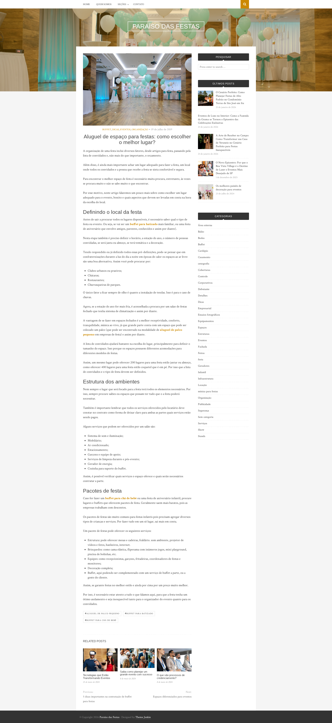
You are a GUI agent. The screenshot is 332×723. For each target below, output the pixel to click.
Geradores (203, 366)
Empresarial (204, 308)
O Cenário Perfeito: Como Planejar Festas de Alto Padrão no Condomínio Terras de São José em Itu (230, 98)
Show (201, 430)
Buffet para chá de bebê (100, 620)
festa (200, 359)
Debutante (203, 289)
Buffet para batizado (139, 613)
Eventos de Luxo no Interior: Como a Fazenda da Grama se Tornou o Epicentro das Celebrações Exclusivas (223, 119)
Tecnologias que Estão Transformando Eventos (96, 676)
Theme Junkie (143, 717)
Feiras (201, 353)
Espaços (202, 327)
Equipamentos (206, 321)
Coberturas (204, 270)
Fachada (202, 347)
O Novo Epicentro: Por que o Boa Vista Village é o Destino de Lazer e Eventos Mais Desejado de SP (232, 168)
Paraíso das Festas (109, 717)
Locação (202, 385)
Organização (140, 129)
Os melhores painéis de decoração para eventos (228, 187)
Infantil (202, 372)
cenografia (203, 263)
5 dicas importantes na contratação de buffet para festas (107, 699)
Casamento (204, 257)
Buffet (106, 129)
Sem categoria (205, 417)
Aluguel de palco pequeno (102, 613)
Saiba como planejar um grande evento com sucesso (136, 673)
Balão (201, 232)
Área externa (205, 225)
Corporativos (205, 283)
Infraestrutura (205, 378)
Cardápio (203, 251)
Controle (203, 276)
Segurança (203, 410)
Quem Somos (104, 4)
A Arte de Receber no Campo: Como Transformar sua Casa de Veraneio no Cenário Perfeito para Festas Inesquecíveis (232, 143)
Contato (138, 4)
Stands (201, 436)
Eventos (125, 129)
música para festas (208, 391)
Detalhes (203, 295)
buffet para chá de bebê (121, 498)
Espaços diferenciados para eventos (172, 696)
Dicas (115, 129)
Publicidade (204, 404)
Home (86, 4)
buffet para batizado (144, 224)
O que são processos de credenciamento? (171, 676)
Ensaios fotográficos (209, 315)
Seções (122, 4)
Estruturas (203, 334)
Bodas (201, 238)
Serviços (202, 423)
